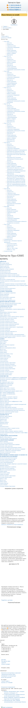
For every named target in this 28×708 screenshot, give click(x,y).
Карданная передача (4, 386)
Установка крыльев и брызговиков (7, 362)
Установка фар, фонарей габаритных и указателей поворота (13, 463)
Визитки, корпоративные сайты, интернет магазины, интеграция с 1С (14, 692)
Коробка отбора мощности (6, 437)
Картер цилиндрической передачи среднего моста (11, 391)
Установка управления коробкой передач (9, 411)
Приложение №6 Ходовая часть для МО (16, 181)
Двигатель (9, 43)
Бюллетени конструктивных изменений (11, 673)
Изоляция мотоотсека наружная (7, 344)
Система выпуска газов (5, 272)
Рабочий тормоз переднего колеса (7, 337)
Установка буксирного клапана (7, 319)
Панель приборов (4, 441)
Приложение (10, 54)
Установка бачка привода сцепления (8, 407)
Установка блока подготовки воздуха (8, 318)
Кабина (8, 214)
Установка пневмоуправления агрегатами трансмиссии (12, 410)
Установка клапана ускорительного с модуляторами (11, 327)
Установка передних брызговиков (7, 368)
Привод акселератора (4, 267)
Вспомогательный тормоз (5, 307)
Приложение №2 (11, 112)
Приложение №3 (11, 121)
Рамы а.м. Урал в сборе (12, 248)
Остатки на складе (8, 251)
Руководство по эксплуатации (8, 676)
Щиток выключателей (5, 453)
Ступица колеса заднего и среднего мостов (9, 428)
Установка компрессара (5, 328)
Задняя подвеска (3, 434)
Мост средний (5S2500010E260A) (7, 394)
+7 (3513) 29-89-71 (14, 7)
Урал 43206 (6, 71)
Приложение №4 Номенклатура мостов (16, 153)
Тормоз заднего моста (5, 313)
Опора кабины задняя (5, 355)
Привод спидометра (4, 399)
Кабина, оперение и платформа (14, 166)
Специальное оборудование (13, 47)
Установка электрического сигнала (8, 452)
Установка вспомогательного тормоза (8, 322)
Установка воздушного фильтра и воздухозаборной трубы (13, 283)
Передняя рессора (4, 423)
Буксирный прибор (4, 417)
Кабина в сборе (3, 346)
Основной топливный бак (6, 264)
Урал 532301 (7, 224)
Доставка (3, 659)
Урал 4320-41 (7, 188)
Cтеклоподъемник (4, 340)
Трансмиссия (10, 48)
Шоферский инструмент (12, 211)
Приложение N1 (10, 196)
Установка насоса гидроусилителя (7, 300)
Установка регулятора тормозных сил (8, 331)
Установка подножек (4, 370)
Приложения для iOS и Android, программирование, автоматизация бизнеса (15, 701)
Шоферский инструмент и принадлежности (17, 150)
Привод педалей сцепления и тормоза (8, 398)
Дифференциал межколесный (6, 383)
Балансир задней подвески (6, 416)
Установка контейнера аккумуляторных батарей (10, 447)
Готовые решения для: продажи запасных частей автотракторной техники (14, 695)
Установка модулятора (5, 330)
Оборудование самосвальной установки (16, 69)
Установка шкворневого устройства (8, 466)
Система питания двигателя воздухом (8, 273)
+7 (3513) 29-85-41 (14, 5)
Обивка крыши (3, 352)
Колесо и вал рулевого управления (8, 292)
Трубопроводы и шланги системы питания (9, 275)
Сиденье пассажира (4, 474)
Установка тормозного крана (6, 333)
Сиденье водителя (4, 358)
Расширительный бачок (5, 270)
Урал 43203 (6, 41)
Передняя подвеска (4, 422)
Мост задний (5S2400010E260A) (7, 392)
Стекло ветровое (3, 359)
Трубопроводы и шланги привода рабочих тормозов (12, 316)
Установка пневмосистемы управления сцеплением (11, 408)
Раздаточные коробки (12, 243)
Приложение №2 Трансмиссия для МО (15, 151)
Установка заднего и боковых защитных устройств (11, 431)
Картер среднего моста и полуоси (7, 389)
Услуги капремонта (18, 524)
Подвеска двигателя (4, 266)
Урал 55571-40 (7, 123)
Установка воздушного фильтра (7, 460)
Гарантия (3, 662)
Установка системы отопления (7, 371)
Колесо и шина (3, 420)
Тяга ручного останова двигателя (7, 279)
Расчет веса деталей (6, 677)
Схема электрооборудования (6, 443)
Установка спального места (6, 373)
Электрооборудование (12, 51)
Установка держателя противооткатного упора (10, 303)
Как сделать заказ (5, 661)
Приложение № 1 (11, 78)
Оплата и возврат (5, 664)
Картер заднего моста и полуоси (7, 388)
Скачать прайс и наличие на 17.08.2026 (6, 681)
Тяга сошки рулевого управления (7, 297)
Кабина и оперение (11, 53)
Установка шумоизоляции (6, 289)
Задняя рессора (3, 419)
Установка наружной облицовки (7, 364)
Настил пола (3, 349)
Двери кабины (3, 341)
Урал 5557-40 (7, 103)
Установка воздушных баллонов (7, 321)
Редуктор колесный (4, 402)
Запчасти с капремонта (7, 524)
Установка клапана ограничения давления (9, 324)
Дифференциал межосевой (6, 385)
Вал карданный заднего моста (6, 382)
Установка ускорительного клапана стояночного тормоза (13, 336)
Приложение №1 (11, 120)
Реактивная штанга (4, 426)
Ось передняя (3, 395)
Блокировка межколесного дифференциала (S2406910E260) (13, 377)
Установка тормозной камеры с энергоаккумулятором (12, 334)
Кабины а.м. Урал (11, 249)
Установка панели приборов (6, 367)
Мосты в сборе (10, 246)
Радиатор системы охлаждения (7, 269)
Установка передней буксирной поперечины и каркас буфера (13, 432)
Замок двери (3, 343)
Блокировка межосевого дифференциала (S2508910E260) (13, 379)
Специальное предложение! (8, 687)
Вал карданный (3, 380)
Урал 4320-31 (7, 142)
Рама (1, 425)
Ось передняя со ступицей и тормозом (8, 397)
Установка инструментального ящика (8, 304)
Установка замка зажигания (6, 446)
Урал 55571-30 (7, 56)
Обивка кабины (3, 350)
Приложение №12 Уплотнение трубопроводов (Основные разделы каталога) (15, 159)
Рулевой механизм (4, 295)
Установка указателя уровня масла (7, 288)
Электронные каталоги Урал (8, 674)
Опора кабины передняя (5, 356)
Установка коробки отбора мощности (8, 438)
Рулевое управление (11, 50)
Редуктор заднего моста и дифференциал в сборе (11, 401)
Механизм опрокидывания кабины (8, 347)
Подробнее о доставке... (7, 600)
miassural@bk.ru (15, 10)
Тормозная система (11, 45)
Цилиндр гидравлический (6, 413)
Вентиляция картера (4, 263)
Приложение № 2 (11, 86)
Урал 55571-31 (7, 87)
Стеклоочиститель (4, 361)
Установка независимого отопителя (8, 365)
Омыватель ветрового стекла (6, 353)
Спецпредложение (8, 239)
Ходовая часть (10, 44)
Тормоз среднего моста (5, 315)
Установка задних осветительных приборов (10, 444)
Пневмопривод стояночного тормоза (8, 312)
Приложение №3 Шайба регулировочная (16, 170)
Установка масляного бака (6, 298)
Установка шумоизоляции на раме (7, 459)
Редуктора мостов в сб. (12, 245)
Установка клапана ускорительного (8, 325)
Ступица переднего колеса (6, 429)
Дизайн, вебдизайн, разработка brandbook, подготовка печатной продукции (14, 698)
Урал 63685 (6, 206)
